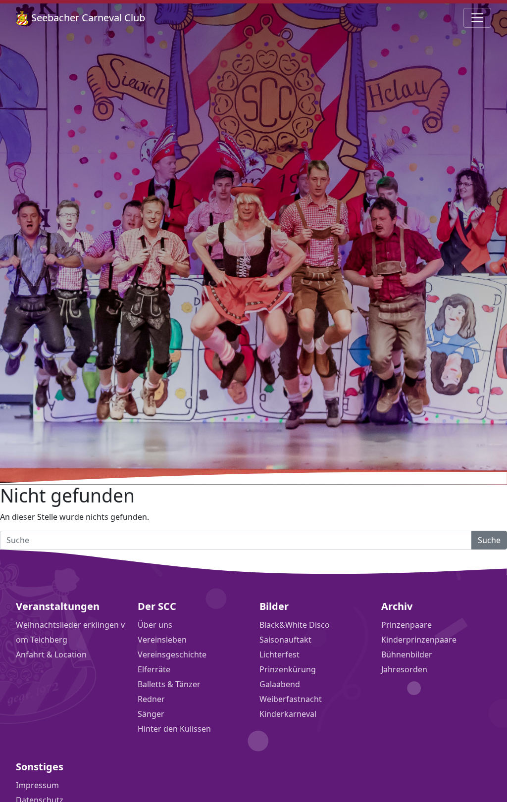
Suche (489, 540)
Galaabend (279, 684)
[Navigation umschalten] (477, 18)
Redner (151, 699)
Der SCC (157, 606)
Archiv (396, 606)
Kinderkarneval (287, 713)
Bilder (274, 606)
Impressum (37, 785)
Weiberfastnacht (290, 699)
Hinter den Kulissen (174, 728)
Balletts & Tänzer (169, 684)
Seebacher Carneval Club (87, 17)
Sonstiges (39, 766)
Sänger (151, 713)
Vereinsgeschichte (172, 654)
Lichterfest (279, 654)
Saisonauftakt (285, 639)
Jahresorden (404, 669)
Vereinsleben (162, 639)
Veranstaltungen (58, 606)
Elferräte (154, 669)
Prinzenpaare (406, 624)
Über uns (155, 624)
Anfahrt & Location (51, 654)
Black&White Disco (294, 624)
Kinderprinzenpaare (418, 639)
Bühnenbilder (406, 654)
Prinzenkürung (287, 669)
